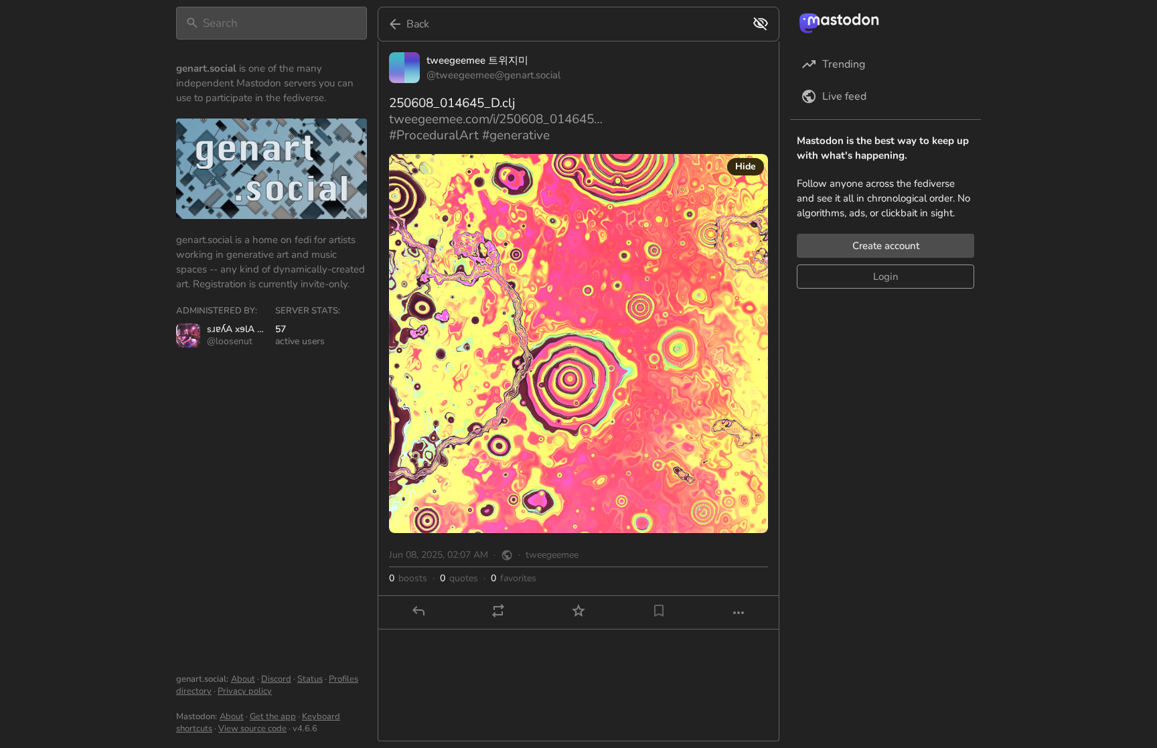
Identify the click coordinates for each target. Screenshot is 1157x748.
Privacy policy (245, 691)
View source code (252, 729)
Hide (745, 166)
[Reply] (418, 611)
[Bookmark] (659, 611)
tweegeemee (552, 555)
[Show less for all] (761, 23)
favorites (513, 579)
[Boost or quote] (498, 611)
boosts (408, 579)
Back (417, 24)
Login (886, 276)
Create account (885, 245)
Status (310, 679)
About (243, 679)
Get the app (273, 716)
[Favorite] (578, 611)
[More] (738, 613)
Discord (276, 679)
